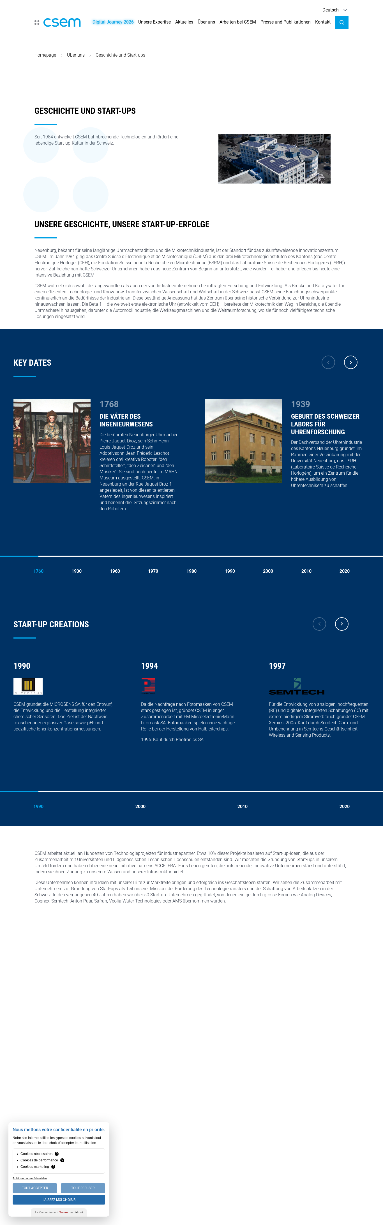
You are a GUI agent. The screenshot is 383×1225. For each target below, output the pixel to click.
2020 (345, 571)
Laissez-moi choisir (59, 1200)
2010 (306, 571)
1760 (38, 571)
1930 (76, 571)
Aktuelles (184, 22)
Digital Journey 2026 (113, 22)
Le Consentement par (59, 1212)
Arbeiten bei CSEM (238, 22)
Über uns (206, 22)
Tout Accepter (35, 1188)
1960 (115, 571)
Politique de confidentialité (30, 1178)
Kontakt (323, 22)
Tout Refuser (82, 1188)
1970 (153, 571)
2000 (268, 571)
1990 (230, 571)
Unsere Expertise (154, 22)
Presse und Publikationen (285, 22)
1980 (191, 571)
